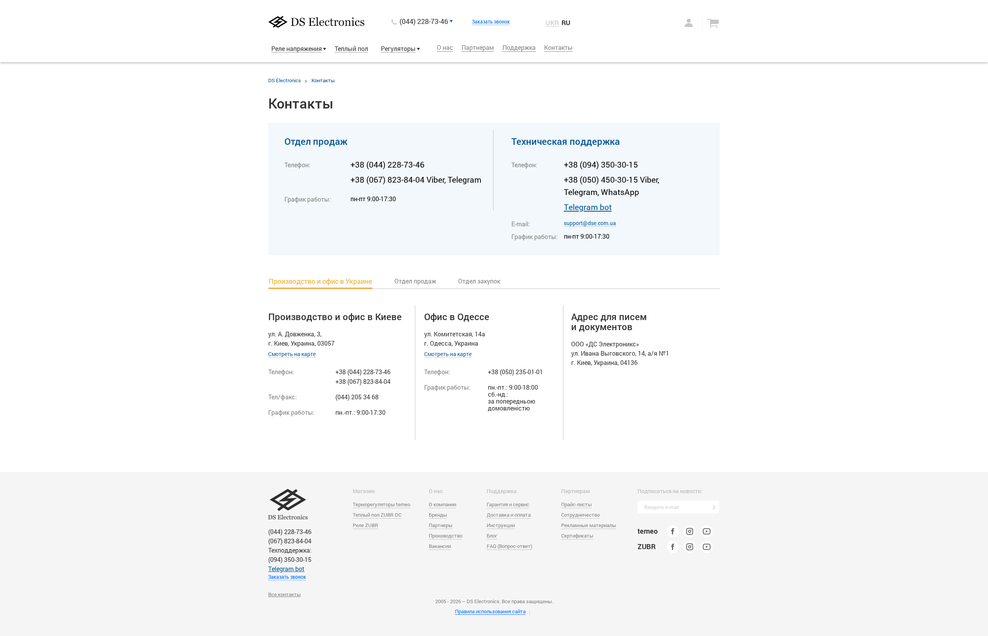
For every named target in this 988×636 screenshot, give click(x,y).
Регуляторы (398, 48)
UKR (552, 23)
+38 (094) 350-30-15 (601, 164)
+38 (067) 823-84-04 (363, 381)
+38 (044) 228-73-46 (387, 164)
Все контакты (284, 594)
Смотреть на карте (292, 354)
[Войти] (680, 23)
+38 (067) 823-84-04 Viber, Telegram (415, 179)
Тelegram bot (588, 207)
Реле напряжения (296, 48)
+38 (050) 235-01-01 (515, 372)
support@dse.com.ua (590, 223)
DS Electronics (284, 80)
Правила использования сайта (490, 611)
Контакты (558, 47)
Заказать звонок (491, 21)
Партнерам (478, 47)
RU (566, 22)
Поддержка (519, 47)
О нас (445, 47)
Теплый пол (351, 48)
